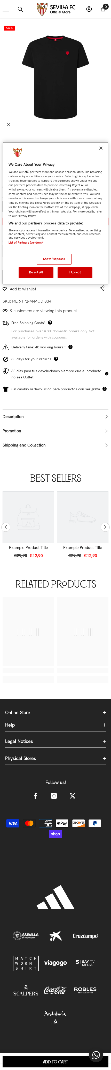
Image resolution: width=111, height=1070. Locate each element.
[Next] (105, 527)
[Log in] (89, 9)
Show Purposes (54, 259)
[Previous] (5, 527)
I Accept (75, 272)
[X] (72, 796)
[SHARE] (101, 288)
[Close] (101, 148)
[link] (28, 547)
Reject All (36, 272)
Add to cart (55, 1062)
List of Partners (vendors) (26, 242)
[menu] (6, 9)
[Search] (20, 9)
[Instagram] (54, 796)
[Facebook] (35, 796)
